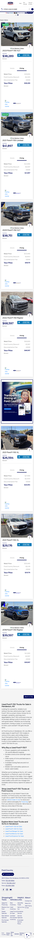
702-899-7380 (9, 885)
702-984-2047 (11, 883)
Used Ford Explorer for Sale (14, 836)
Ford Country (4, 933)
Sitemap (16, 933)
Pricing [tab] (22, 68)
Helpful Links (20, 899)
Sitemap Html (22, 933)
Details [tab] (12, 68)
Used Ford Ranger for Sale (14, 831)
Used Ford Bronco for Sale (14, 834)
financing (24, 802)
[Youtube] (10, 889)
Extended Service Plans (20, 921)
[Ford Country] (10, 3)
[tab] (17, 15)
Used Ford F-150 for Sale (13, 826)
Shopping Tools (6, 899)
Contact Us (9, 874)
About (27, 898)
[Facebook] (3, 889)
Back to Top (29, 697)
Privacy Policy (8, 933)
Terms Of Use (12, 934)
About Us (28, 903)
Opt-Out (30, 933)
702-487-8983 (10, 880)
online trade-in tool (13, 800)
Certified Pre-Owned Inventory (13, 917)
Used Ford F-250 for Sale (13, 829)
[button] (29, 46)
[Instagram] (7, 889)
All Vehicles (13, 899)
